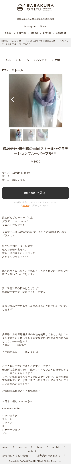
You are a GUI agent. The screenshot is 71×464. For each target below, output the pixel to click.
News (43, 26)
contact (61, 32)
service (22, 32)
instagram (30, 26)
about (9, 32)
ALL (8, 60)
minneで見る (35, 193)
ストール (23, 60)
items (35, 32)
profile (47, 32)
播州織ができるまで (48, 455)
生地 (57, 60)
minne (26, 205)
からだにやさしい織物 (15, 455)
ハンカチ (41, 60)
